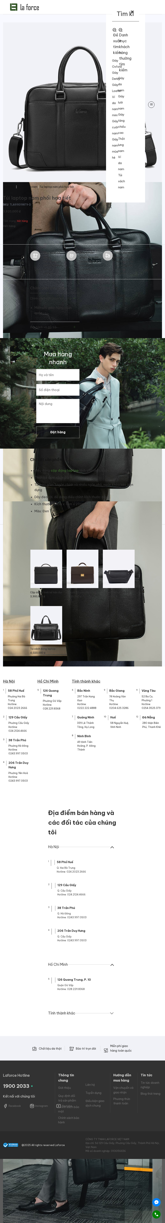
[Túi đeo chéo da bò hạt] (119, 569)
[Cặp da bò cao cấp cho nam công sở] (82, 569)
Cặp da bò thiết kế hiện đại (46, 592)
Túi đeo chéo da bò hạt (116, 592)
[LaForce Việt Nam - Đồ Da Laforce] (24, 7)
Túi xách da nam (27, 186)
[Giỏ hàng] (100, 104)
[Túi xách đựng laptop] (46, 625)
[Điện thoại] (156, 1214)
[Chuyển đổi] (74, 298)
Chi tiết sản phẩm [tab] (46, 459)
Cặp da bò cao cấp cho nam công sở (82, 592)
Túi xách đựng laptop (43, 648)
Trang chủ (9, 186)
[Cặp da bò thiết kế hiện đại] (46, 569)
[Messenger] (156, 1202)
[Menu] (151, 104)
